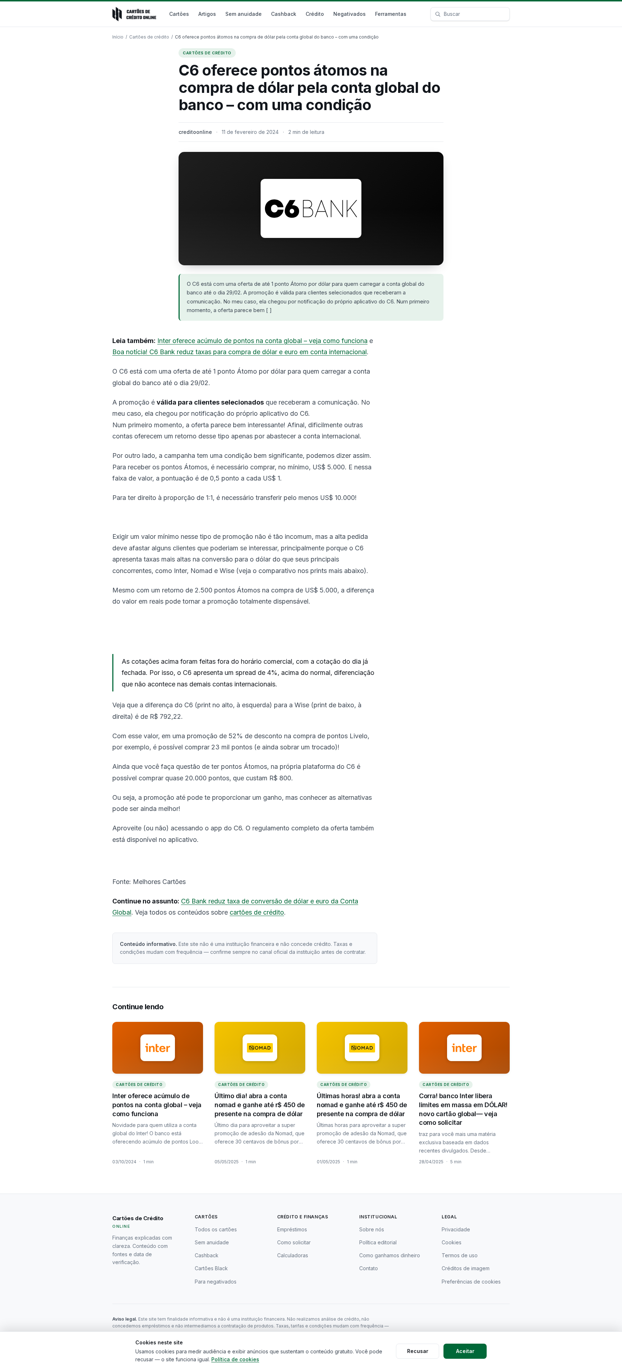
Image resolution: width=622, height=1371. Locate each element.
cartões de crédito (257, 912)
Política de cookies (235, 1359)
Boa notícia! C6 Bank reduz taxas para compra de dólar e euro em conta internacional (239, 352)
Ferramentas (390, 14)
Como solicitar (294, 1242)
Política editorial (378, 1242)
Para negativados (215, 1281)
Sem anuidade (243, 14)
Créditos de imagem (466, 1268)
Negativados (349, 14)
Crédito (315, 14)
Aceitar (465, 1351)
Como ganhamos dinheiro (389, 1255)
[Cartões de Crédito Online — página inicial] (134, 14)
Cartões (179, 14)
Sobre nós (371, 1229)
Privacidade (456, 1229)
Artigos (207, 14)
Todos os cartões (216, 1229)
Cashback (283, 14)
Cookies (451, 1242)
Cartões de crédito (149, 37)
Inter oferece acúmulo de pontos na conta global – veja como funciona (262, 340)
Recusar (417, 1351)
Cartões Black (211, 1268)
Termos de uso (460, 1255)
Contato (368, 1268)
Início (117, 37)
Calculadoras (292, 1255)
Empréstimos (292, 1229)
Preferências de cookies (471, 1281)
